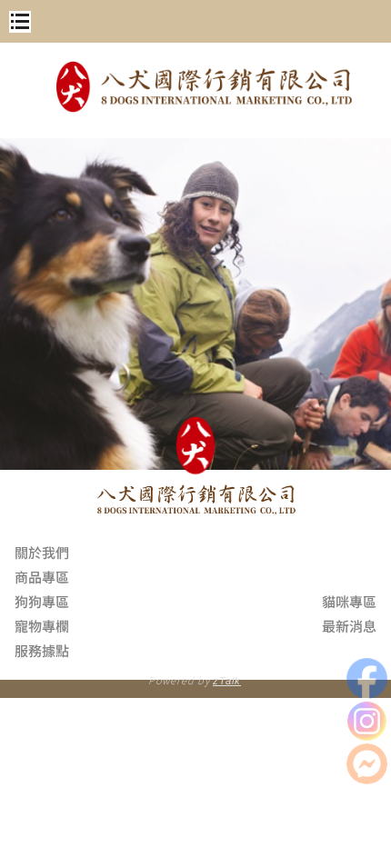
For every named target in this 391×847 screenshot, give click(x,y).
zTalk (227, 680)
